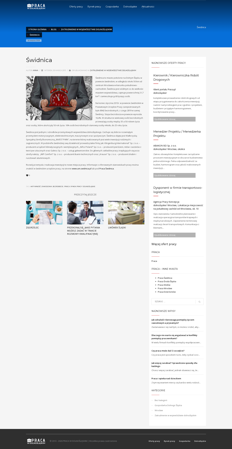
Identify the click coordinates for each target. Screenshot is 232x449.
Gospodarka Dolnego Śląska (168, 405)
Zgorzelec (32, 227)
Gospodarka (184, 441)
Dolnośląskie (200, 441)
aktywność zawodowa (41, 186)
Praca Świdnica (106, 168)
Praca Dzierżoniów (167, 291)
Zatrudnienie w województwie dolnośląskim (86, 29)
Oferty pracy (154, 441)
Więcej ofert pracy (164, 244)
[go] (199, 301)
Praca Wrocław (165, 288)
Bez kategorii (161, 400)
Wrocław (159, 410)
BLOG (54, 29)
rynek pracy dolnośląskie (83, 186)
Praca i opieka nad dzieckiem (166, 378)
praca (67, 186)
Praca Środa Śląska (167, 281)
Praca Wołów (164, 284)
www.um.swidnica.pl (81, 168)
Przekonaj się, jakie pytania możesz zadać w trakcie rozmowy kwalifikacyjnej (83, 230)
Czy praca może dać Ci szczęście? (168, 350)
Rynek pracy (169, 441)
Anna (36, 70)
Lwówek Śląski (117, 227)
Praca (154, 261)
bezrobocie (58, 186)
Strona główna (37, 29)
